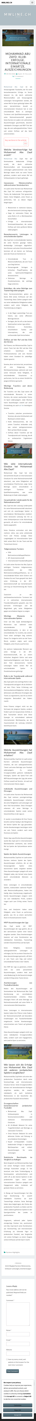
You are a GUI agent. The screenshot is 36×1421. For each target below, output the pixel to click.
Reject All (17, 1410)
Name (8, 1330)
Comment (10, 1300)
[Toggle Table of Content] (24, 143)
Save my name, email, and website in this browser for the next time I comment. (18, 1362)
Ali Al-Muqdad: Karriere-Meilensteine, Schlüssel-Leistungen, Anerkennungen (18, 1266)
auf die (21, 405)
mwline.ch (7, 2)
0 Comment (19, 76)
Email (8, 1340)
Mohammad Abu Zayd (13, 87)
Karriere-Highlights (13, 1252)
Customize (17, 1405)
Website (9, 1350)
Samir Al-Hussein (25, 74)
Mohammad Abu (10, 159)
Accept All (17, 1415)
